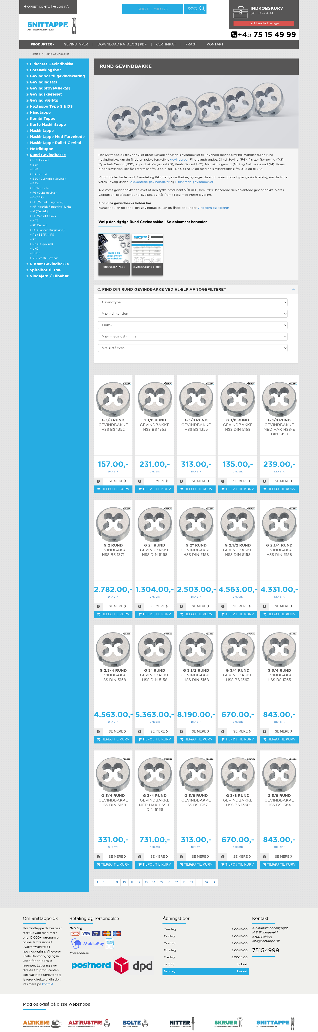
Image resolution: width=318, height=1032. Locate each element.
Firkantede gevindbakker (194, 182)
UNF (35, 169)
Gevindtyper (76, 44)
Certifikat (166, 44)
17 (176, 882)
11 (132, 882)
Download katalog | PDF (122, 44)
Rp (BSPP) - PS (43, 235)
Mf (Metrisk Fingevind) (47, 202)
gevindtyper (179, 159)
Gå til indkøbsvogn (264, 23)
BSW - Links (40, 188)
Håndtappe (40, 112)
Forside (35, 54)
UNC (35, 249)
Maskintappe (42, 131)
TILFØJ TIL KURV (114, 489)
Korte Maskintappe (48, 125)
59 (207, 882)
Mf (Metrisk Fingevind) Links (51, 207)
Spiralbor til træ (45, 270)
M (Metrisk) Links (44, 216)
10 (124, 882)
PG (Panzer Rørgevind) (48, 230)
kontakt (47, 984)
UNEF (36, 253)
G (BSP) (38, 197)
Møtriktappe (41, 149)
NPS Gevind (40, 160)
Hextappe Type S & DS (51, 106)
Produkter (41, 44)
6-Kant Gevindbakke (49, 264)
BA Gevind (39, 174)
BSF (35, 165)
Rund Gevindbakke (57, 54)
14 (153, 882)
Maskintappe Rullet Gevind (55, 143)
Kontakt (215, 44)
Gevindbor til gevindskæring (57, 76)
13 (146, 882)
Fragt (191, 44)
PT (34, 239)
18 (184, 882)
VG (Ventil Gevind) (45, 258)
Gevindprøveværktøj (50, 88)
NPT (35, 221)
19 (191, 882)
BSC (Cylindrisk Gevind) (49, 179)
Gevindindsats (43, 82)
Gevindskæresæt (46, 94)
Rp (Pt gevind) (42, 244)
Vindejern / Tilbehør (49, 276)
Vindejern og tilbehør (213, 208)
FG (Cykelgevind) (44, 193)
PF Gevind (39, 225)
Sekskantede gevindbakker (149, 182)
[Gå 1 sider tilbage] (97, 882)
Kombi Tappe (42, 118)
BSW (35, 183)
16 (169, 882)
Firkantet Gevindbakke (51, 64)
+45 (266, 35)
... (110, 882)
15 (161, 882)
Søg (192, 9)
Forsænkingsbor (45, 70)
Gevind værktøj (45, 100)
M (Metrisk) (40, 211)
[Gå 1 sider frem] (214, 882)
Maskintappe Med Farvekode (57, 137)
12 (139, 882)
